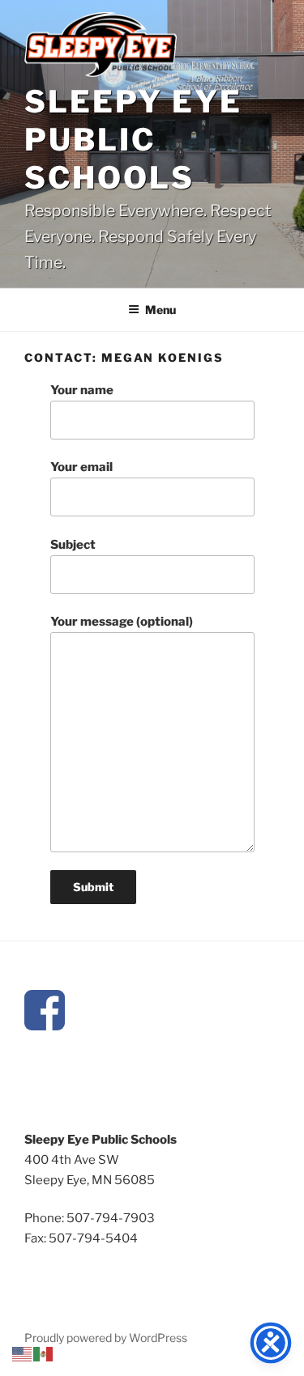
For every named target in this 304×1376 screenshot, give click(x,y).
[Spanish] (43, 1353)
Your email (81, 467)
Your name (81, 390)
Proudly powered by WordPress (105, 1337)
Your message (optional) (121, 621)
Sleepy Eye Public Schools (133, 139)
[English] (22, 1353)
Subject (73, 544)
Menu (160, 309)
